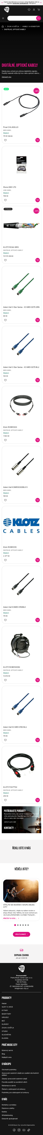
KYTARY (5, 1010)
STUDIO (5, 1031)
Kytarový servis (7, 1050)
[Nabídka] (4, 18)
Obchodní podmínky (9, 1069)
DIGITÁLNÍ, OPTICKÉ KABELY (13, 250)
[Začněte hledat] (38, 18)
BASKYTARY (6, 1014)
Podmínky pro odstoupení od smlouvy (15, 1092)
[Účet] (34, 9)
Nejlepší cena (6, 1057)
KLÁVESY (5, 1024)
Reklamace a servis (9, 1085)
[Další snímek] (40, 2)
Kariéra (4, 1112)
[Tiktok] (28, 1130)
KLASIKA (5, 1038)
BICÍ (3, 1021)
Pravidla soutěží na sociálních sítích (14, 1082)
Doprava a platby (8, 1108)
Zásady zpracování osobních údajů (14, 1079)
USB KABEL (7, 190)
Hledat (4, 1003)
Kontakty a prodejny (9, 1105)
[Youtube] (24, 1130)
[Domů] (3, 26)
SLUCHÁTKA (6, 1035)
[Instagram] (19, 1130)
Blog (3, 1054)
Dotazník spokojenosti (10, 1119)
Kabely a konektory (31, 26)
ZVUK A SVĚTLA (13, 26)
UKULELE (5, 1017)
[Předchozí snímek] (2, 2)
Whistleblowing (7, 1115)
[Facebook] (14, 1130)
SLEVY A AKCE (7, 1007)
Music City (16, 1125)
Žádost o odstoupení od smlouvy (13, 1089)
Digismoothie (31, 1125)
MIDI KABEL (7, 130)
